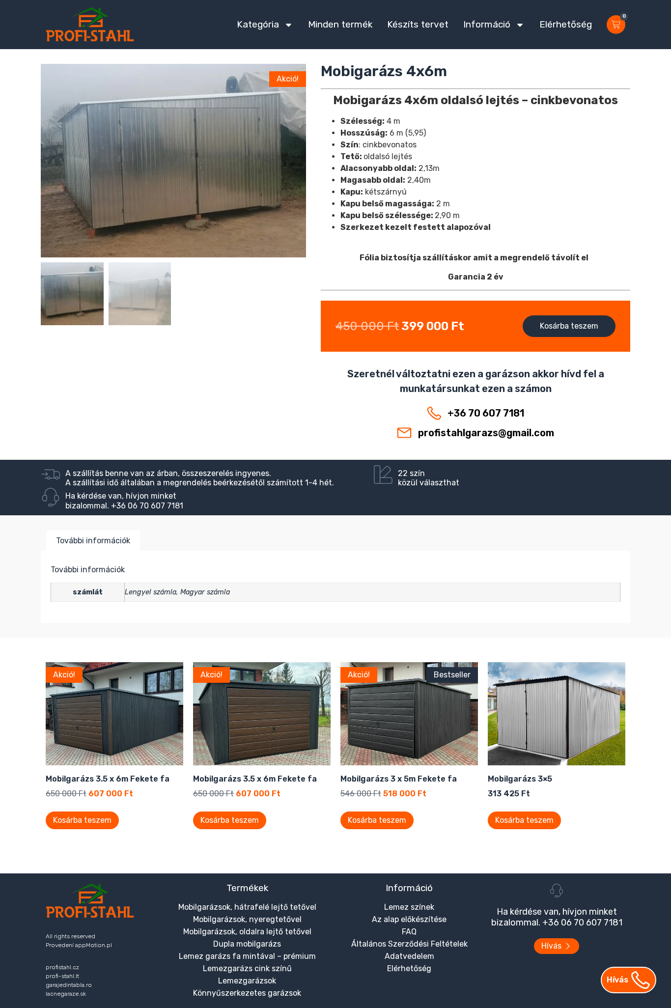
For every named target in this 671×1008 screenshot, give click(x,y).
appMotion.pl (93, 945)
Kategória (258, 24)
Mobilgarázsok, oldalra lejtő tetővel (247, 931)
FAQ (409, 931)
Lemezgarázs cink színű (247, 968)
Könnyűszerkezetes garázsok (247, 993)
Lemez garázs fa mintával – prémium (247, 956)
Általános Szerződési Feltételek (409, 944)
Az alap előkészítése (409, 919)
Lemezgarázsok (247, 980)
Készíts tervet (417, 24)
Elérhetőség (565, 24)
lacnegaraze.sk (66, 993)
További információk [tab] (93, 540)
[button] (173, 197)
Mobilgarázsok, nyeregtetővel (247, 919)
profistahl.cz (62, 967)
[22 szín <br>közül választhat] (383, 474)
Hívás (617, 979)
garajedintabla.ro (69, 984)
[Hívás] (640, 980)
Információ (486, 24)
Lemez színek (409, 907)
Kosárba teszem (569, 326)
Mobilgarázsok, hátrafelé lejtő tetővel (247, 907)
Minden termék (340, 24)
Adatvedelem (409, 956)
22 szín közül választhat (428, 478)
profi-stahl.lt (62, 976)
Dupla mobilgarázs (247, 944)
